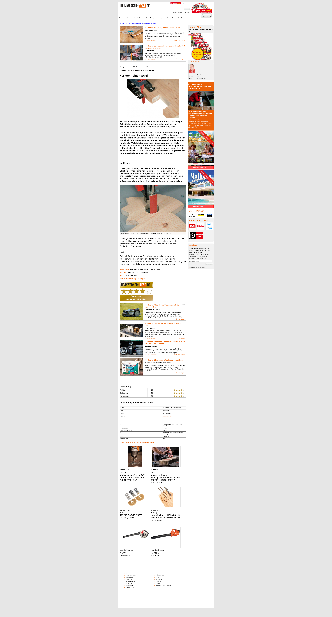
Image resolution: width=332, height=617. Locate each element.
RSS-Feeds (129, 585)
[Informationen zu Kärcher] (201, 215)
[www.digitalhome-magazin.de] (192, 231)
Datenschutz (160, 580)
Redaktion (129, 578)
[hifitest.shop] (199, 241)
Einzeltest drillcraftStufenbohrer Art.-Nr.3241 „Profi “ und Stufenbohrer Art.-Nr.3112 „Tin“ (132, 474)
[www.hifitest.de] (200, 231)
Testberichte (129, 18)
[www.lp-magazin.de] (192, 241)
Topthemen (130, 587)
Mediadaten (160, 576)
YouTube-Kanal (177, 18)
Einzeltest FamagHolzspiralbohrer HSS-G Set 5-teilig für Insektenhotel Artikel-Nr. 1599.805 (165, 515)
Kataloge (129, 583)
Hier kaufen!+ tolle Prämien (206, 15)
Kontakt (158, 583)
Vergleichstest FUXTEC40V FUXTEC (158, 553)
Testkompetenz (131, 576)
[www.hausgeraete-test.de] (209, 231)
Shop (168, 18)
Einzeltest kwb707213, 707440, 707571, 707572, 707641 (132, 514)
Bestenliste (138, 18)
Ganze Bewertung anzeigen (132, 278)
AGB (157, 578)
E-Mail (197, 76)
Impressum (159, 574)
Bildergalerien (130, 581)
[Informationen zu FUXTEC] (192, 215)
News (121, 18)
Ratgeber (162, 18)
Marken (146, 18)
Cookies (158, 581)
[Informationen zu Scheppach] (209, 215)
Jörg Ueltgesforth (200, 74)
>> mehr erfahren (194, 61)
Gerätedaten (130, 580)
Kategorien (154, 18)
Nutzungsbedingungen (163, 585)
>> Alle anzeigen (179, 40)
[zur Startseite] (135, 6)
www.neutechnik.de (168, 416)
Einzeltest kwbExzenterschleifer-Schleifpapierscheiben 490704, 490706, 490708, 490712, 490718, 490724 (165, 476)
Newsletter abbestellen (197, 267)
